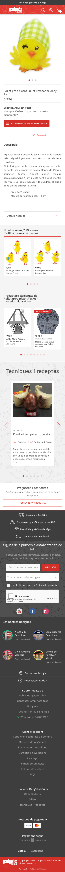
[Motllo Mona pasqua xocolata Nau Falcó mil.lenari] (47, 329)
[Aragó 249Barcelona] (8, 635)
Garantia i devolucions (32, 752)
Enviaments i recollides (32, 747)
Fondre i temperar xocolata (31, 434)
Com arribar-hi (23, 639)
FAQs (32, 774)
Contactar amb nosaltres (32, 700)
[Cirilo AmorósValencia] (8, 655)
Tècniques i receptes (32, 804)
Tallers (32, 799)
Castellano (37, 851)
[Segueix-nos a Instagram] (46, 611)
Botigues (32, 706)
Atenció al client (32, 731)
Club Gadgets (32, 794)
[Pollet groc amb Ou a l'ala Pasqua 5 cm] (17, 257)
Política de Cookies (38, 869)
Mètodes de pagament (32, 742)
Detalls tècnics (16, 215)
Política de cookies (32, 769)
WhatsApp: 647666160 (34, 717)
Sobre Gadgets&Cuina (32, 695)
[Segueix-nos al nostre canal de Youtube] (19, 611)
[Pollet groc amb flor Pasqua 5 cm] (47, 257)
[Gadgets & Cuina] (15, 11)
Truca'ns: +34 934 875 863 (32, 711)
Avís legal (32, 758)
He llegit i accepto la (34, 585)
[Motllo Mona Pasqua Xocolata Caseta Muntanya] (17, 327)
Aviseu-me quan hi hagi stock (29, 123)
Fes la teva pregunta (33, 503)
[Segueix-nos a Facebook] (33, 611)
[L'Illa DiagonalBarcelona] (38, 635)
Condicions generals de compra (32, 736)
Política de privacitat (47, 585)
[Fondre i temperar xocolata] (32, 404)
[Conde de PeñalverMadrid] (38, 655)
